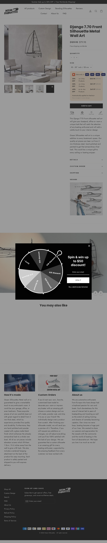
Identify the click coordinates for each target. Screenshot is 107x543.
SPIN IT (78, 280)
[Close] (89, 245)
